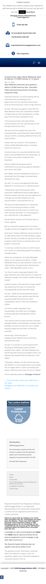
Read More (30, 12)
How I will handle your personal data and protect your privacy (22, 483)
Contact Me (13, 479)
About (11, 477)
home (38, 532)
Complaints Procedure (16, 486)
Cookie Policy (13, 489)
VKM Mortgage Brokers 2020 (25, 568)
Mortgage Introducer (33, 374)
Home (11, 475)
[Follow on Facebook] (2, 577)
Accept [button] (22, 12)
